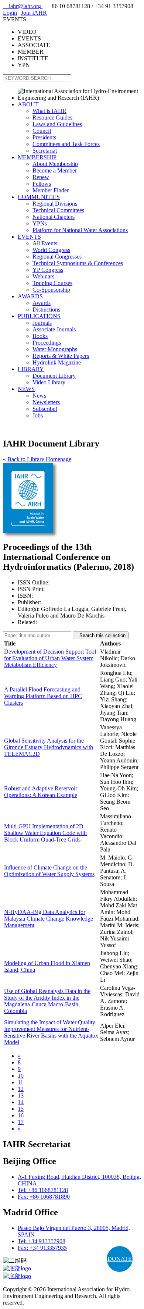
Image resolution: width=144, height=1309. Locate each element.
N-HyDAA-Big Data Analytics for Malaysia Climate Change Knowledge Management (48, 918)
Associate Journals (54, 329)
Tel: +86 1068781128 (43, 1190)
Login (10, 13)
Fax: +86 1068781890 (44, 1197)
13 (21, 1095)
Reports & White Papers (60, 356)
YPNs (39, 223)
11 (20, 1082)
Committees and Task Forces (66, 144)
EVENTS (29, 237)
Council (41, 131)
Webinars (43, 276)
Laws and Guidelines (57, 124)
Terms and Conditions (53, 1302)
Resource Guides (52, 117)
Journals (42, 323)
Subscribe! (44, 409)
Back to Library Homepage (39, 459)
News (39, 395)
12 (21, 1089)
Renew (40, 177)
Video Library (48, 382)
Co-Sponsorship (51, 290)
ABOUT (28, 104)
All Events (44, 243)
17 (21, 1122)
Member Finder (50, 190)
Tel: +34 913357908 (41, 1241)
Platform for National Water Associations (80, 230)
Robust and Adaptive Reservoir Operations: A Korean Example (40, 791)
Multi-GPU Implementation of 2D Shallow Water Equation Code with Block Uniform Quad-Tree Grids (45, 833)
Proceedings (46, 342)
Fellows (41, 184)
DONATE (119, 1259)
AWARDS (30, 296)
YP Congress (47, 270)
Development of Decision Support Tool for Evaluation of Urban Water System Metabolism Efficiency (50, 658)
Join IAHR (34, 13)
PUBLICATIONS (39, 316)
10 (21, 1076)
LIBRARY (31, 369)
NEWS (26, 389)
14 (21, 1102)
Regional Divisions (54, 203)
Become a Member (54, 170)
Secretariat (44, 150)
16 (21, 1115)
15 (21, 1109)
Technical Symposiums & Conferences (77, 263)
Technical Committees (58, 210)
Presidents (44, 137)
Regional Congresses (57, 256)
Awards (41, 303)
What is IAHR (49, 111)
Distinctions (46, 309)
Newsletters (46, 402)
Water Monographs (54, 349)
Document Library (54, 376)
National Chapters (53, 217)
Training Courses (52, 283)
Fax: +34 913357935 (42, 1248)
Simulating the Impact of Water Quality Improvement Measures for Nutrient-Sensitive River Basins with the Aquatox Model (51, 1032)
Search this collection (101, 635)
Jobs (37, 415)
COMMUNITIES (39, 197)
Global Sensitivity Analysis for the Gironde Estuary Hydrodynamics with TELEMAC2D (48, 747)
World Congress (51, 250)
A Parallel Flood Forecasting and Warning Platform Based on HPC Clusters (43, 696)
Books (40, 336)
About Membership (55, 164)
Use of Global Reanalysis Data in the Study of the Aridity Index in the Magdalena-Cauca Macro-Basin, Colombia (47, 1001)
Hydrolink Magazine (56, 362)
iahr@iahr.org (22, 6)
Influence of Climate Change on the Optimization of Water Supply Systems (49, 870)
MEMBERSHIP (37, 157)
